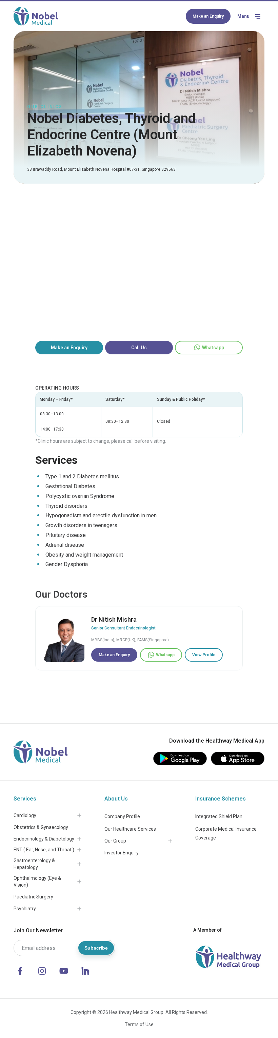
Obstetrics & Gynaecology (41, 827)
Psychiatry (25, 908)
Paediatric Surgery (33, 896)
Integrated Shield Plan (218, 816)
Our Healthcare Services (130, 829)
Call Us (139, 347)
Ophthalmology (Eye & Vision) (37, 881)
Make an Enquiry (208, 16)
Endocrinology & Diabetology (44, 839)
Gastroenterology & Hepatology (34, 864)
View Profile (203, 654)
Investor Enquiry (121, 852)
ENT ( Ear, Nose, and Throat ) (44, 849)
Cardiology (25, 815)
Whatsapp (213, 347)
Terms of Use (139, 1024)
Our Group (115, 841)
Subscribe (96, 948)
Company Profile (122, 816)
